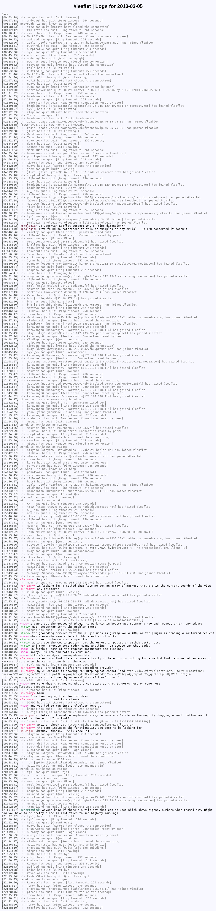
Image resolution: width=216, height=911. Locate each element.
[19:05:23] (10, 721)
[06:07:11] (10, 216)
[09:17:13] (10, 292)
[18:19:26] (10, 614)
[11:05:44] (10, 358)
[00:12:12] (10, 30)
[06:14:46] (10, 219)
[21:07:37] (10, 809)
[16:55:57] (10, 538)
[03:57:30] (10, 146)
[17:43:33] (10, 569)
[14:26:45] (10, 475)
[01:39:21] (10, 102)
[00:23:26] (10, 36)
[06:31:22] (10, 225)
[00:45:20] (10, 52)
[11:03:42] (10, 355)
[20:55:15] (10, 794)
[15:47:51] (10, 522)
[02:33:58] (10, 124)
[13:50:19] (10, 456)
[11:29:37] (10, 377)
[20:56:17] (10, 800)
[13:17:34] (10, 446)
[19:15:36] (10, 737)
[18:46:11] (10, 642)
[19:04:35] (10, 708)
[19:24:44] (10, 743)
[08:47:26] (10, 270)
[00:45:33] (10, 55)
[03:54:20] (10, 143)
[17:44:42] (10, 585)
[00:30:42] (10, 39)
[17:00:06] (10, 544)
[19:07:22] (10, 727)
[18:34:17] (10, 620)
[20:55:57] (10, 797)
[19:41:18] (10, 753)
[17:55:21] (10, 601)
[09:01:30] (10, 276)
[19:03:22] (10, 702)
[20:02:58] (10, 772)
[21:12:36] (10, 822)
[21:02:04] (10, 803)
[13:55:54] (10, 459)
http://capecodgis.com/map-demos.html (60, 655)
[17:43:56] (10, 579)
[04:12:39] (10, 165)
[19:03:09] (10, 699)
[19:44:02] (10, 756)
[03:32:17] (10, 140)
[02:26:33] (10, 118)
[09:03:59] (10, 285)
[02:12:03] (10, 112)
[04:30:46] (10, 187)
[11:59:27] (10, 415)
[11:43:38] (10, 393)
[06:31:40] (10, 228)
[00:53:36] (10, 71)
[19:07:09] (10, 724)
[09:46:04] (10, 311)
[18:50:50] (10, 671)
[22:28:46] (10, 892)
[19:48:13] (10, 762)
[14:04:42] (10, 468)
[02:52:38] (10, 134)
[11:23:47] (10, 374)
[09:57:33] (10, 320)
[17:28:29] (10, 557)
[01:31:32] (10, 93)
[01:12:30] (10, 90)
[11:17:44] (10, 367)
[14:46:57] (10, 481)
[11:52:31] (10, 402)
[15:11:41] (10, 503)
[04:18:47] (10, 168)
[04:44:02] (10, 191)
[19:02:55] (10, 696)
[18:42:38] (10, 633)
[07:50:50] (10, 254)
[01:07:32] (10, 80)
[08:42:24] (10, 266)
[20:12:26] (10, 775)
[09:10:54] (10, 288)
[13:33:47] (10, 450)
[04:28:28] (10, 181)
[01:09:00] (10, 83)
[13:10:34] (10, 443)
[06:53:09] (10, 238)
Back (5, 14)
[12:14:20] (10, 418)
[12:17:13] (10, 424)
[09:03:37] (10, 282)
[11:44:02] (10, 396)
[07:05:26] (10, 244)
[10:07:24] (10, 336)
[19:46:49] (10, 759)
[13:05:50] (10, 440)
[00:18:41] (10, 33)
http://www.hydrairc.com (108, 547)
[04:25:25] (10, 178)
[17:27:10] (10, 551)
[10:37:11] (10, 348)
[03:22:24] (10, 137)
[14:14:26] (10, 472)
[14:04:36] (10, 465)
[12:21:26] (10, 427)
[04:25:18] (10, 175)
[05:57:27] (10, 203)
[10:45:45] (10, 352)
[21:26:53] (10, 835)
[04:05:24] (10, 153)
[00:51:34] (10, 67)
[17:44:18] (10, 582)
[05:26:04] (10, 194)
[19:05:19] (10, 715)
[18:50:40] (10, 667)
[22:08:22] (10, 863)
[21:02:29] (10, 806)
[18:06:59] (10, 604)
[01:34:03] (10, 96)
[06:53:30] (10, 241)
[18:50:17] (10, 664)
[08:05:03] (10, 257)
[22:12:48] (10, 873)
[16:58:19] (10, 541)
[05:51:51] (10, 197)
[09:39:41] (10, 307)
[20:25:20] (10, 781)
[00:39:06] (10, 49)
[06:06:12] (10, 213)
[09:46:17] (10, 314)
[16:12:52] (10, 532)
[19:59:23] (10, 768)
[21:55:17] (10, 854)
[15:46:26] (10, 516)
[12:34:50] (10, 434)
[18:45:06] (10, 636)
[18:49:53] (10, 658)
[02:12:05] (10, 115)
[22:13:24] (10, 876)
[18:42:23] (10, 629)
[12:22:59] (10, 431)
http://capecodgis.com (19, 677)
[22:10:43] (10, 866)
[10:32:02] (10, 345)
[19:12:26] (10, 734)
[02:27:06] (10, 121)
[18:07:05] (10, 607)
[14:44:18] (10, 478)
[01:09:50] (10, 86)
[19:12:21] (10, 731)
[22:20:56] (10, 882)
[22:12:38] (10, 869)
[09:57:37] (10, 323)
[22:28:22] (10, 888)
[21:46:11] (10, 844)
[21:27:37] (10, 838)
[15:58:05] (10, 528)
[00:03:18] (10, 17)
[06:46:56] (10, 232)
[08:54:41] (10, 273)
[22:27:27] (10, 885)
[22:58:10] (10, 907)
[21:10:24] (10, 819)
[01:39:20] (10, 99)
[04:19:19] (10, 172)
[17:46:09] (10, 592)
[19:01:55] (10, 693)
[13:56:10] (10, 462)
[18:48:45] (10, 652)
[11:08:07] (10, 361)
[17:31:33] (10, 560)
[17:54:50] (10, 598)
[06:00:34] (10, 206)
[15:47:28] (10, 519)
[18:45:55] (10, 639)
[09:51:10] (10, 317)
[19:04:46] (10, 712)
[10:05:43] (10, 333)
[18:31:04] (10, 617)
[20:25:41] (10, 784)
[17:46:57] (10, 595)
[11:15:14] (10, 364)
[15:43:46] (10, 513)
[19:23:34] (10, 740)
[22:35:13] (10, 895)
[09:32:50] (10, 301)
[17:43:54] (10, 573)
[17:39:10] (10, 566)
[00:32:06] (10, 42)
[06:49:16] (10, 235)
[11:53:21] (10, 405)
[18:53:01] (10, 680)
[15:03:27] (10, 491)
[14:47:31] (10, 484)
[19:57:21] (10, 765)
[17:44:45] (10, 588)
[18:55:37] (10, 683)
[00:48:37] (10, 61)
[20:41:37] (10, 787)
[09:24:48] (10, 295)
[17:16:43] (10, 547)
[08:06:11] (10, 260)
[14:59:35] (10, 487)
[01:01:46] (10, 74)
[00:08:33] (10, 26)
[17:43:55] (10, 576)
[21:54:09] (10, 850)
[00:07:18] (10, 20)
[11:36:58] (10, 383)
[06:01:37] (10, 210)
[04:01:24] (10, 150)
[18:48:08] (10, 648)
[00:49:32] (10, 64)
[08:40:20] (10, 263)
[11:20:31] (10, 371)
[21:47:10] (10, 847)
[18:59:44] (10, 689)
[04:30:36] (10, 184)
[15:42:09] (10, 509)
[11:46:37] (10, 399)
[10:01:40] (10, 330)
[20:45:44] (10, 790)
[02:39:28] (10, 131)
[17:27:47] (10, 554)
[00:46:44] (10, 58)
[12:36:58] (10, 437)
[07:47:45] (10, 251)
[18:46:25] (10, 645)
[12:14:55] (10, 421)
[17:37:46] (10, 563)
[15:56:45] (10, 525)
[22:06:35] (10, 857)
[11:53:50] (10, 408)
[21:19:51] (10, 832)
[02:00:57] (10, 109)
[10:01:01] (10, 326)
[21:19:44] (10, 828)
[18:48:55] (10, 655)
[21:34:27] (10, 841)
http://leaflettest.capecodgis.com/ (30, 686)
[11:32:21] (10, 380)
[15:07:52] (10, 497)
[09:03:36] (10, 279)
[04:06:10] (10, 156)
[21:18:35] (10, 825)
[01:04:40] (10, 77)
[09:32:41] (10, 298)
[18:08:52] (10, 611)
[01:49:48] (10, 105)
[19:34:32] (10, 749)
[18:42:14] (10, 626)
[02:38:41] (10, 127)
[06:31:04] (10, 222)
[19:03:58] (10, 705)
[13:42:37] (10, 453)
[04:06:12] (10, 159)
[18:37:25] (10, 623)
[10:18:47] (10, 339)
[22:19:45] (10, 879)
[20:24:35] (10, 778)
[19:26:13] (10, 746)
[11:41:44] (10, 386)
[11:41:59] (10, 390)
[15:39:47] (10, 506)
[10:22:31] (10, 342)
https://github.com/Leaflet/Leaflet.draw (100, 724)
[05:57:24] (10, 200)
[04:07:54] (10, 162)
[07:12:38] (10, 247)
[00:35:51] (10, 45)
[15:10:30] (10, 500)
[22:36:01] (10, 898)
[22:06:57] (10, 860)
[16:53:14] (10, 535)
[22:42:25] (10, 901)
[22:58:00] (10, 904)
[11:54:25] (10, 412)
